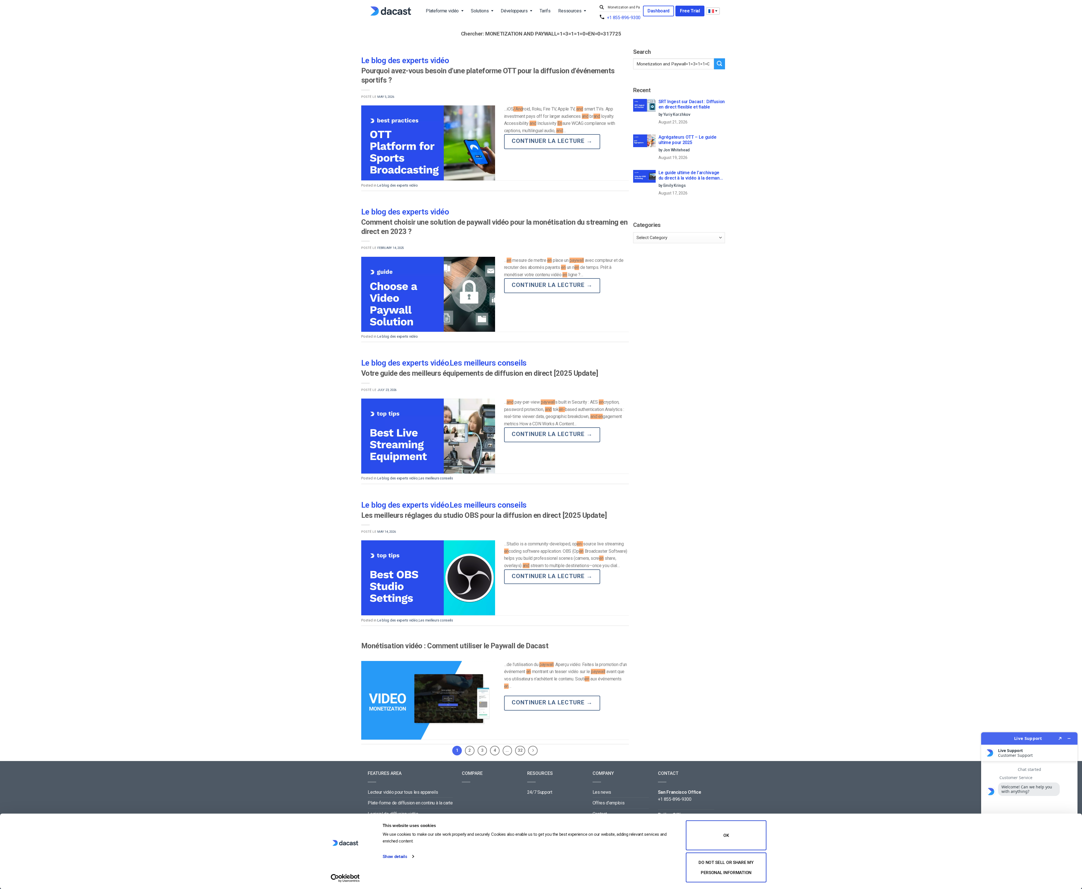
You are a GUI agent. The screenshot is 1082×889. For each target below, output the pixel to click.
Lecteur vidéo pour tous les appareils (403, 792)
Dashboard (658, 11)
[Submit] (602, 7)
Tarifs (545, 11)
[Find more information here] (1029, 808)
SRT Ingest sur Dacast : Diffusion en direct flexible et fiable (691, 104)
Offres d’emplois (609, 803)
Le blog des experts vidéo (405, 60)
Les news (602, 792)
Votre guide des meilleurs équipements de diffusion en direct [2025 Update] (479, 373)
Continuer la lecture (552, 141)
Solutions (480, 11)
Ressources (569, 11)
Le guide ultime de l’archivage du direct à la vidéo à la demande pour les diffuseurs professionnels (691, 175)
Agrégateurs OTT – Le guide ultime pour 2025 (687, 139)
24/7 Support (539, 792)
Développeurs (514, 11)
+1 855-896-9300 (623, 17)
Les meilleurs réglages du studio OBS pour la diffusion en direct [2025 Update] (484, 515)
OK (726, 835)
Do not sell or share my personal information (726, 867)
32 (520, 750)
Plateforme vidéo (442, 11)
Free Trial (690, 11)
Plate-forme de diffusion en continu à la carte (410, 803)
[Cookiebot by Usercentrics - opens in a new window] (345, 878)
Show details (395, 856)
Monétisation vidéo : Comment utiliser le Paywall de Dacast (454, 646)
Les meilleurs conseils (488, 363)
